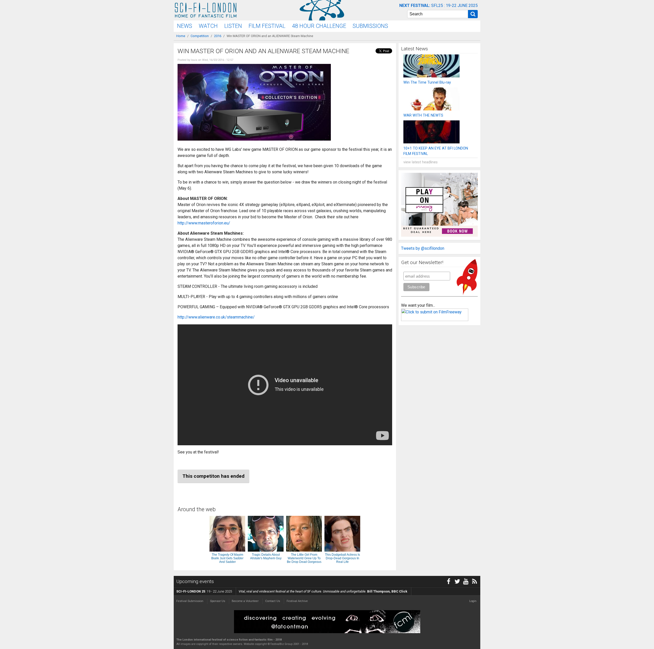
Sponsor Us (217, 601)
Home (180, 36)
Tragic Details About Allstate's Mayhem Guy (266, 556)
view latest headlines (420, 162)
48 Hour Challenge (319, 26)
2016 (217, 36)
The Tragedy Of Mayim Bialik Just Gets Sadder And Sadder (227, 558)
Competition (200, 36)
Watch (208, 26)
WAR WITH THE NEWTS (423, 115)
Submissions (370, 26)
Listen (233, 26)
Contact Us (272, 601)
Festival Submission (189, 601)
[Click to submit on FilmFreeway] (434, 319)
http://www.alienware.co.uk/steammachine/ (216, 317)
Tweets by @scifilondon (422, 248)
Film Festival (267, 26)
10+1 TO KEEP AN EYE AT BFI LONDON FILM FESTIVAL (435, 151)
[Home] (206, 10)
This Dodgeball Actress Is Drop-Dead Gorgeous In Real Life (342, 558)
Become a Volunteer (245, 601)
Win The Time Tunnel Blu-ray (427, 82)
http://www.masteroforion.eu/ (204, 223)
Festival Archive (297, 601)
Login (472, 601)
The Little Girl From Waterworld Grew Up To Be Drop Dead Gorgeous (304, 558)
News (184, 26)
